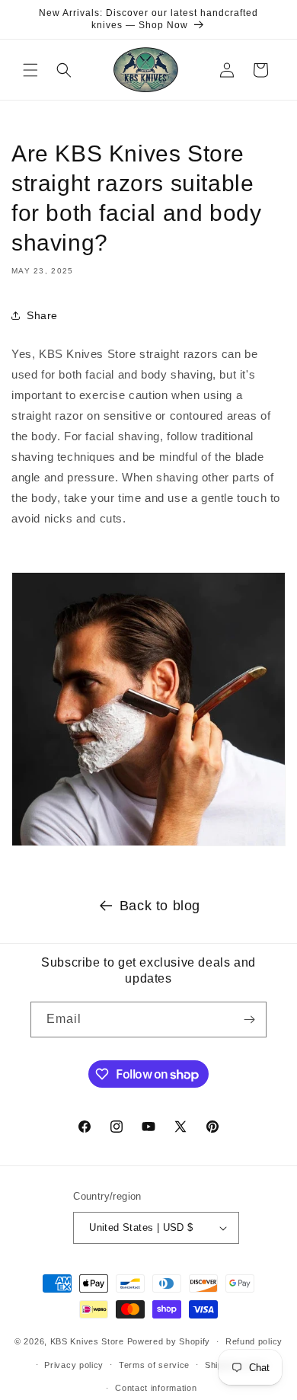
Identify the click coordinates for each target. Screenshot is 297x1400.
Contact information (155, 1387)
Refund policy (254, 1341)
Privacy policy (74, 1365)
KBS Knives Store (87, 1341)
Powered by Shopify (169, 1341)
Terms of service (154, 1365)
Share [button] (42, 315)
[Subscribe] (249, 1019)
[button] (30, 70)
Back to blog (160, 905)
